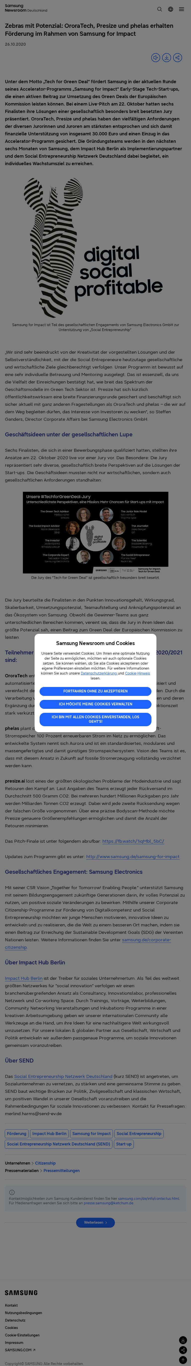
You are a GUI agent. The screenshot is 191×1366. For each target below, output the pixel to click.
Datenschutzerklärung (99, 673)
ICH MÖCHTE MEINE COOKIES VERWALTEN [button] (95, 704)
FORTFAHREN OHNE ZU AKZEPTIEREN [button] (95, 691)
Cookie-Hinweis (137, 673)
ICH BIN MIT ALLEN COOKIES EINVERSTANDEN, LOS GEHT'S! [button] (95, 719)
